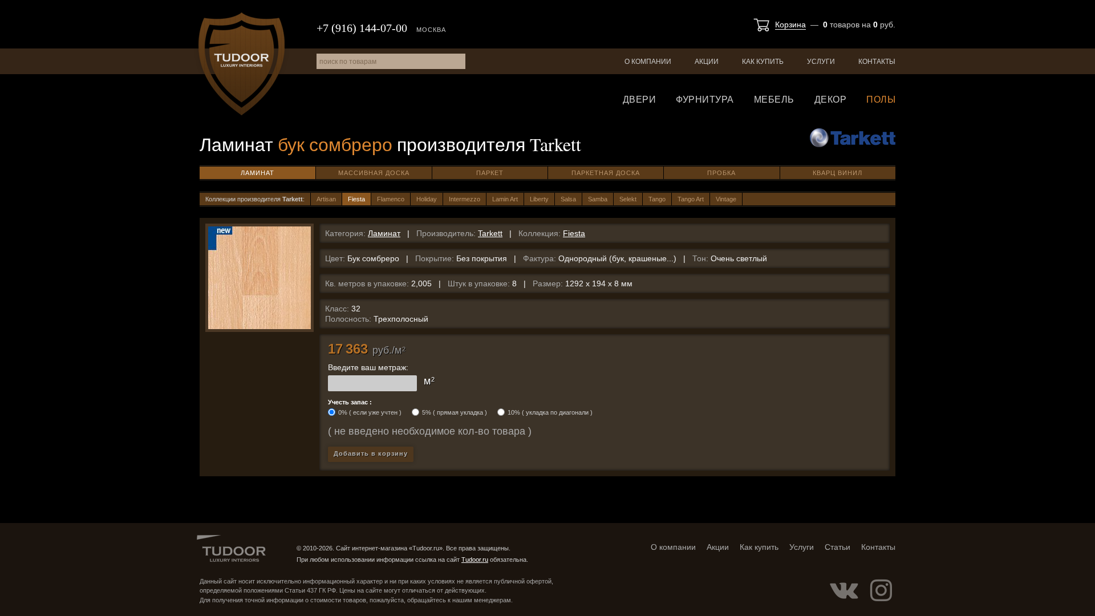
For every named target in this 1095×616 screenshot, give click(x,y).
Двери (639, 99)
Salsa (568, 199)
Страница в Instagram (881, 590)
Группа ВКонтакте (844, 590)
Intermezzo (464, 199)
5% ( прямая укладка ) (454, 412)
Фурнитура (705, 99)
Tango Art (691, 199)
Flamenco (390, 199)
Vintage (726, 199)
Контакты (876, 62)
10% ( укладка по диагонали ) (550, 412)
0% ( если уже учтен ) (370, 412)
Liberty (539, 199)
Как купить (763, 62)
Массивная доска (373, 172)
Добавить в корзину (371, 453)
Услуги (821, 62)
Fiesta (356, 199)
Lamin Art (505, 199)
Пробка (721, 172)
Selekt (627, 199)
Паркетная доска (605, 172)
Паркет (490, 172)
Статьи (837, 547)
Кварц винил (837, 172)
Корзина (790, 24)
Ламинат (257, 172)
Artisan (326, 199)
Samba (597, 199)
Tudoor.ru (241, 64)
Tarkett (490, 233)
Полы (880, 99)
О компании (647, 62)
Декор (830, 99)
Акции (707, 62)
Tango (657, 199)
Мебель (774, 99)
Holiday (426, 199)
